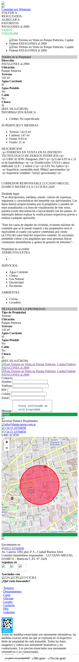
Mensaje (7, 411)
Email (5, 397)
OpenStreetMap (57, 531)
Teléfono (7, 385)
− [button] (7, 448)
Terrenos (8, 588)
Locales (8, 601)
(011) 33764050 (14, 548)
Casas (6, 595)
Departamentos (12, 591)
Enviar (6, 414)
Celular (6, 393)
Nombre (7, 381)
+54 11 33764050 (15, 431)
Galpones (9, 612)
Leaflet (43, 531)
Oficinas (8, 598)
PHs (5, 608)
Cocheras (9, 605)
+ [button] (7, 442)
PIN (4, 389)
